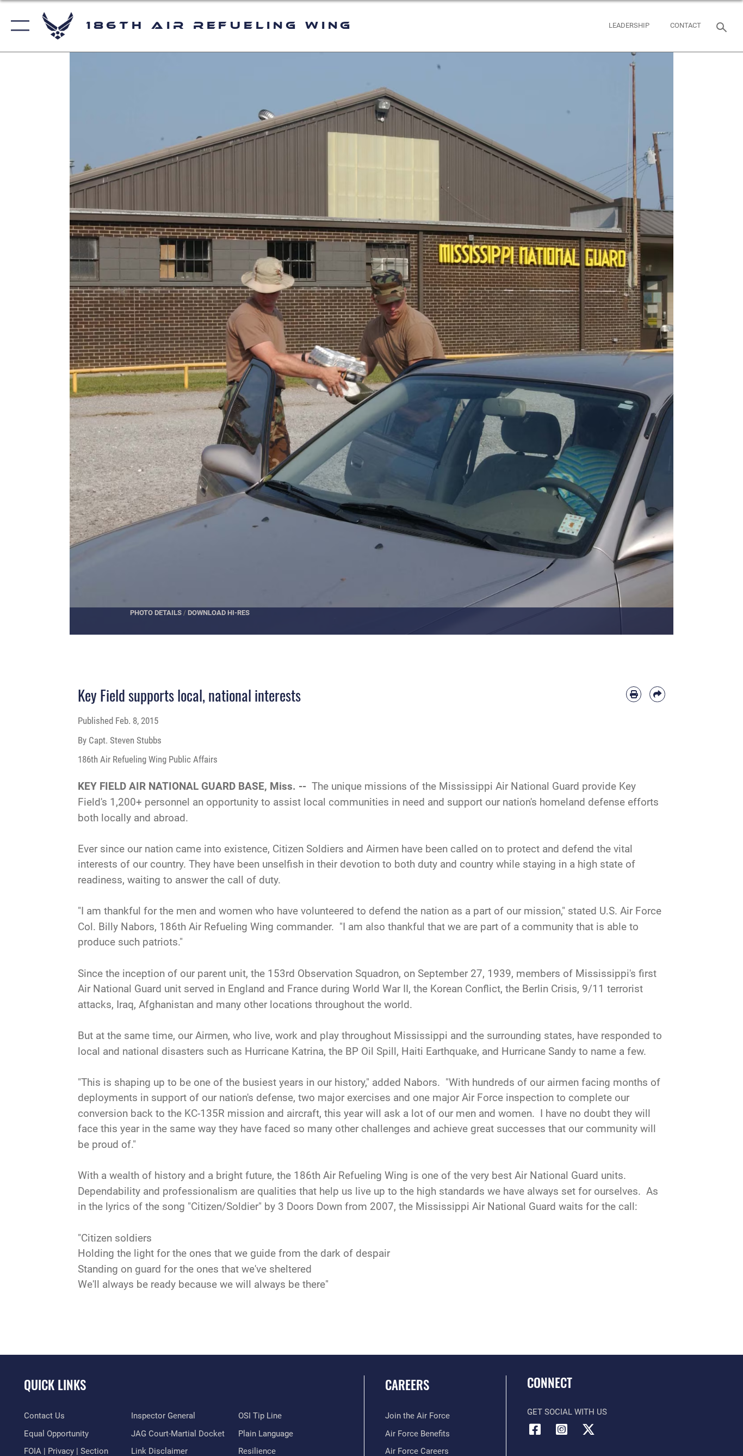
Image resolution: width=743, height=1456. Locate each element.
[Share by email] (657, 694)
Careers (407, 1384)
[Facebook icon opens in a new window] (535, 1429)
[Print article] (634, 694)
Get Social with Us (567, 1412)
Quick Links (55, 1384)
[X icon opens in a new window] (588, 1429)
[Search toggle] (723, 26)
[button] (17, 26)
